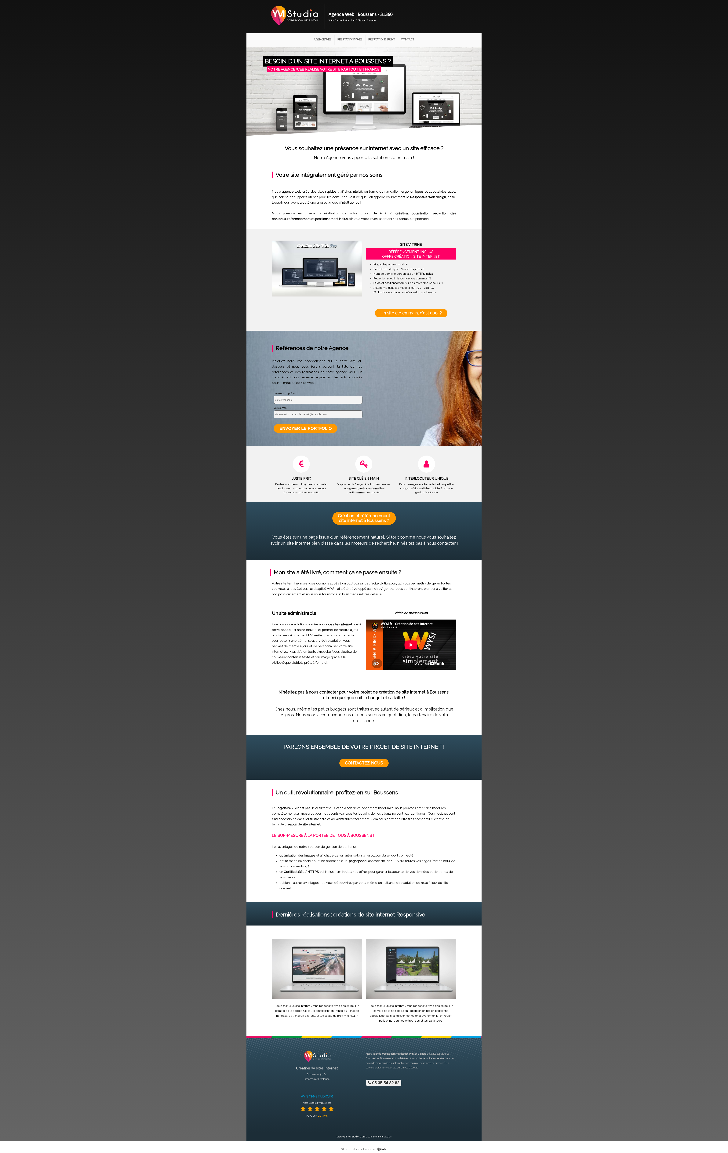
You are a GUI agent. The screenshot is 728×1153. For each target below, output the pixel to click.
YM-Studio (353, 1136)
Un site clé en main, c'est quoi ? (411, 313)
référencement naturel (362, 537)
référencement (299, 219)
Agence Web (323, 39)
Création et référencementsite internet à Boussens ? (364, 518)
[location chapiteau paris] (411, 998)
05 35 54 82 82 (385, 1082)
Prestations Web (349, 39)
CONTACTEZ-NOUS (364, 763)
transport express (304, 1015)
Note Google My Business (317, 1102)
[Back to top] (720, 1142)
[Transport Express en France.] (317, 998)
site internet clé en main (402, 1063)
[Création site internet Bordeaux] (294, 27)
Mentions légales (382, 1136)
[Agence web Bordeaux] (317, 1062)
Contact (407, 39)
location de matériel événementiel (417, 1015)
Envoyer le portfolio (305, 428)
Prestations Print (381, 39)
